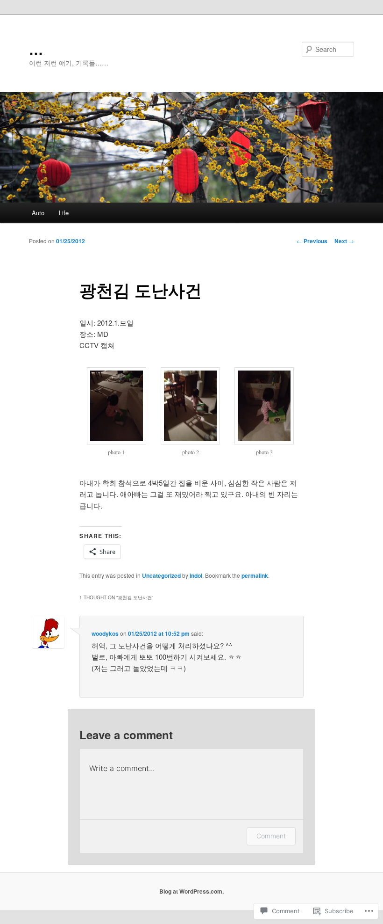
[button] (116, 416)
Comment (271, 836)
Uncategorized (161, 575)
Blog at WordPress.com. (191, 891)
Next (344, 241)
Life (64, 212)
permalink (254, 575)
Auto (38, 212)
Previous (312, 241)
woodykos (105, 633)
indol (196, 575)
